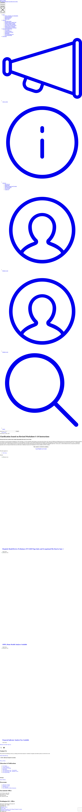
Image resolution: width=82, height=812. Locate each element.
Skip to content (3, 0)
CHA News (4, 432)
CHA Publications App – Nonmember (9, 770)
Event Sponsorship (8, 35)
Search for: (2, 431)
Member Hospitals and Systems (11, 186)
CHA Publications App (9, 34)
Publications (7, 33)
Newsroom (4, 36)
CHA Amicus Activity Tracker (10, 25)
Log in (36, 448)
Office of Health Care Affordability (11, 15)
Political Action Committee (10, 26)
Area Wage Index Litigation (10, 24)
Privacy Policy (3, 760)
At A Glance (7, 29)
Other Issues (7, 19)
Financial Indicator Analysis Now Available (15, 740)
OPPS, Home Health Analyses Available (14, 644)
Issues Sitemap (3, 779)
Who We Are (7, 184)
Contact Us (7, 189)
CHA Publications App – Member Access (10, 771)
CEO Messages (5, 786)
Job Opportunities (8, 187)
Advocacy (4, 20)
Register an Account (42, 448)
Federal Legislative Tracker (10, 23)
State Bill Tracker (8, 21)
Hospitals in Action (6, 785)
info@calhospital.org (4, 755)
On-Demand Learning (9, 32)
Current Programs (8, 31)
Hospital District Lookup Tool (10, 22)
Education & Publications (7, 28)
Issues (3, 14)
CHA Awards (7, 188)
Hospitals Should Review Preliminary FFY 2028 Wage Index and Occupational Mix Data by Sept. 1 (32, 549)
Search (17, 431)
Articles (6, 784)
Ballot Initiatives (8, 18)
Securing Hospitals (8, 16)
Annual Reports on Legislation (10, 27)
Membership (7, 185)
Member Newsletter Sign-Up (5, 744)
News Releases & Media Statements (9, 788)
